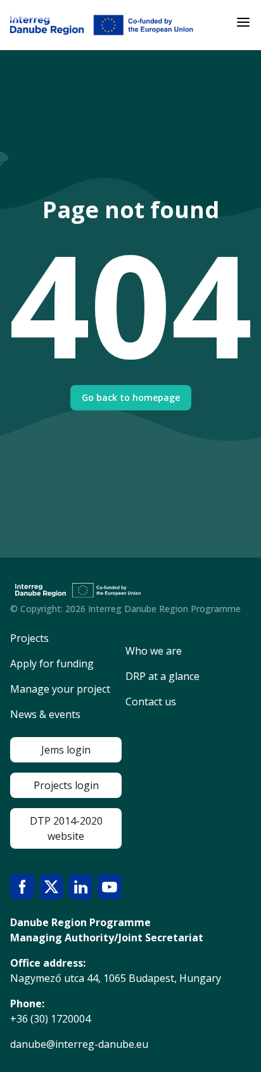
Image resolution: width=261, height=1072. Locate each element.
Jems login (66, 750)
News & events (45, 714)
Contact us (150, 702)
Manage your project (60, 689)
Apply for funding (52, 663)
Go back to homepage (131, 397)
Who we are (153, 651)
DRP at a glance (162, 676)
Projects (29, 638)
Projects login (66, 785)
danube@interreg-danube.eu (79, 1044)
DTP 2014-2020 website (66, 828)
